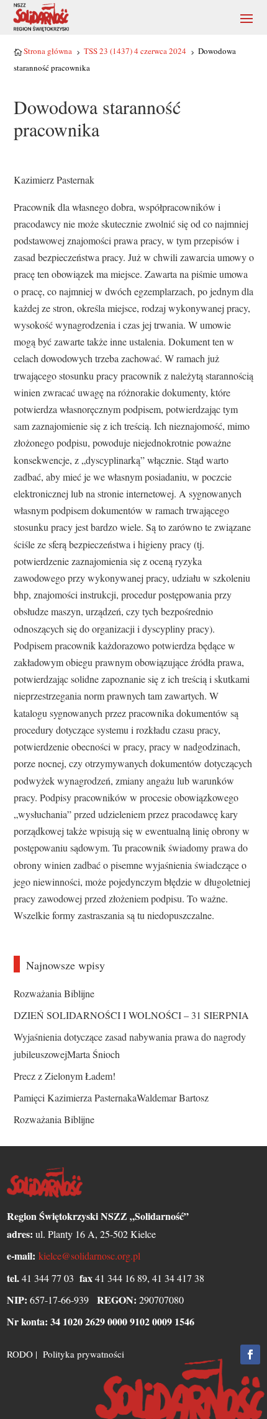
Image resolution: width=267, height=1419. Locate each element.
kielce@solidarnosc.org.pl (89, 1255)
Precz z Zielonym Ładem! (64, 1075)
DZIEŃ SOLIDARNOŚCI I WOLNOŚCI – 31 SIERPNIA (131, 1014)
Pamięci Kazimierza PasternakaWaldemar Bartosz (111, 1097)
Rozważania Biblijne (54, 993)
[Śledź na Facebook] (250, 1354)
